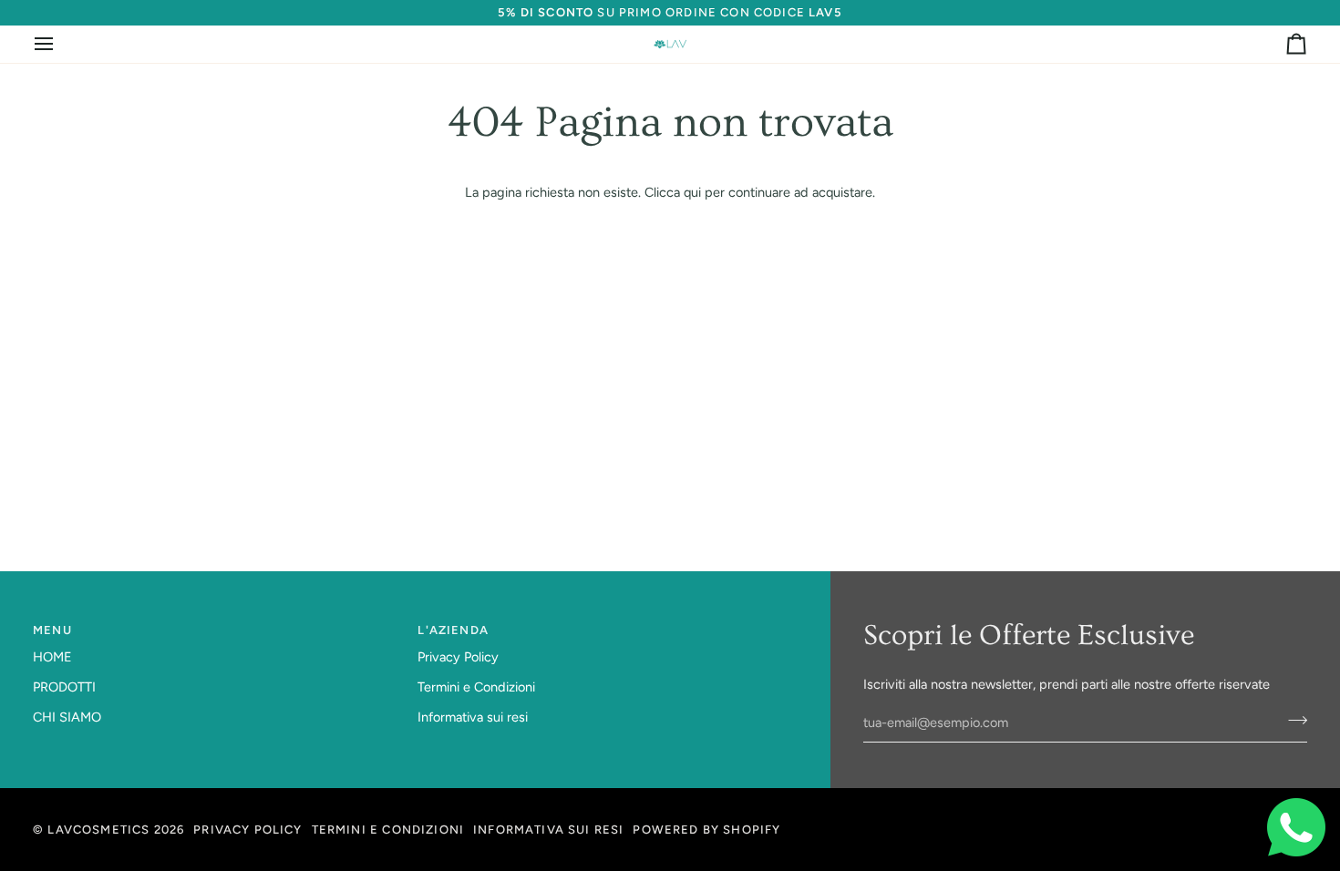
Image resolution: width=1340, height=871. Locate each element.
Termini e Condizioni (476, 687)
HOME (52, 657)
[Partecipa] (1292, 720)
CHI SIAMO (67, 717)
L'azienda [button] (453, 630)
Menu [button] (52, 630)
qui (692, 192)
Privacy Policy (458, 657)
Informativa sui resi (472, 717)
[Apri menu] (60, 45)
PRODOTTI (64, 687)
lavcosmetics (98, 829)
